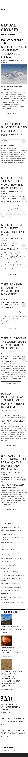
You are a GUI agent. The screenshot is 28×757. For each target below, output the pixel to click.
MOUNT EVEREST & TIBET (8, 88)
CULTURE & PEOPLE (6, 546)
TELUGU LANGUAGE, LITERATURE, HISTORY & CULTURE (10, 707)
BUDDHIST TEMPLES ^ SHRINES (15, 420)
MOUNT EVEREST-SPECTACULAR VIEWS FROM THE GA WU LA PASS (12, 183)
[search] (4, 10)
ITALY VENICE (5, 561)
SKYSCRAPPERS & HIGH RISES (10, 590)
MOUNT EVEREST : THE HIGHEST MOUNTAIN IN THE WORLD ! (12, 230)
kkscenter (4, 62)
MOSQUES (4, 568)
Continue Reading (11, 113)
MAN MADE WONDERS (7, 565)
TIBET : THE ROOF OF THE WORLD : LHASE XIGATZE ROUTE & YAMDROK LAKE (13, 343)
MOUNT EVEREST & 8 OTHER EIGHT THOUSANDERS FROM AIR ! (14, 52)
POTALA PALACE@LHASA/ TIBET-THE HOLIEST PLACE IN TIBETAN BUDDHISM (13, 400)
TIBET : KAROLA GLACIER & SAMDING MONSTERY (14, 127)
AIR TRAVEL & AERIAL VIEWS (14, 86)
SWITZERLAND (5, 594)
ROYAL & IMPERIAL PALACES (9, 584)
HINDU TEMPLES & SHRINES (9, 549)
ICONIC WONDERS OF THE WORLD (16, 484)
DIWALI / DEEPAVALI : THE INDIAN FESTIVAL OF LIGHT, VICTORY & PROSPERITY (11, 650)
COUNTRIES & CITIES (7, 543)
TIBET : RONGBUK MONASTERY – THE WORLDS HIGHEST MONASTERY (13, 289)
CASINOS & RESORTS (7, 534)
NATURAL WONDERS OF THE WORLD (11, 575)
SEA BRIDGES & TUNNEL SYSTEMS (11, 587)
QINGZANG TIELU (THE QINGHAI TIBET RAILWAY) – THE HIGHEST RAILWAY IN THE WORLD (13, 462)
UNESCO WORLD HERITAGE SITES (10, 602)
